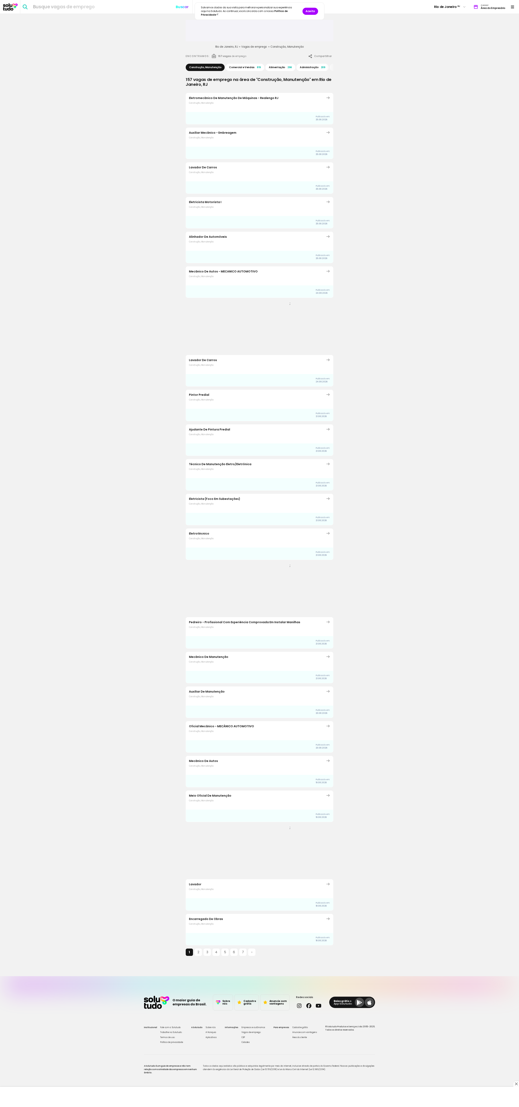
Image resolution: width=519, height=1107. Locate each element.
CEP (243, 1037)
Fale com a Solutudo (170, 1027)
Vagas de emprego (254, 47)
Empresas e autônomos (253, 1027)
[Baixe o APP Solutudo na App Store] (369, 1002)
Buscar (182, 6)
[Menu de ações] (512, 6)
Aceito (310, 11)
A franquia (211, 1032)
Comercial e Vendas (245, 67)
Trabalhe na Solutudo (171, 1032)
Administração (312, 67)
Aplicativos (211, 1037)
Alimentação (280, 67)
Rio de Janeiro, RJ (226, 47)
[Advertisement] (259, 32)
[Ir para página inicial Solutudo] (10, 7)
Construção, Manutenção (287, 47)
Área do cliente (299, 1037)
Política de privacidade (171, 1042)
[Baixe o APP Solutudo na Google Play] (359, 1002)
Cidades (245, 1042)
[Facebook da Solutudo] (308, 1005)
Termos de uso (167, 1037)
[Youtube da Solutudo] (318, 1005)
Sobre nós (211, 1027)
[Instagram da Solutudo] (299, 1005)
